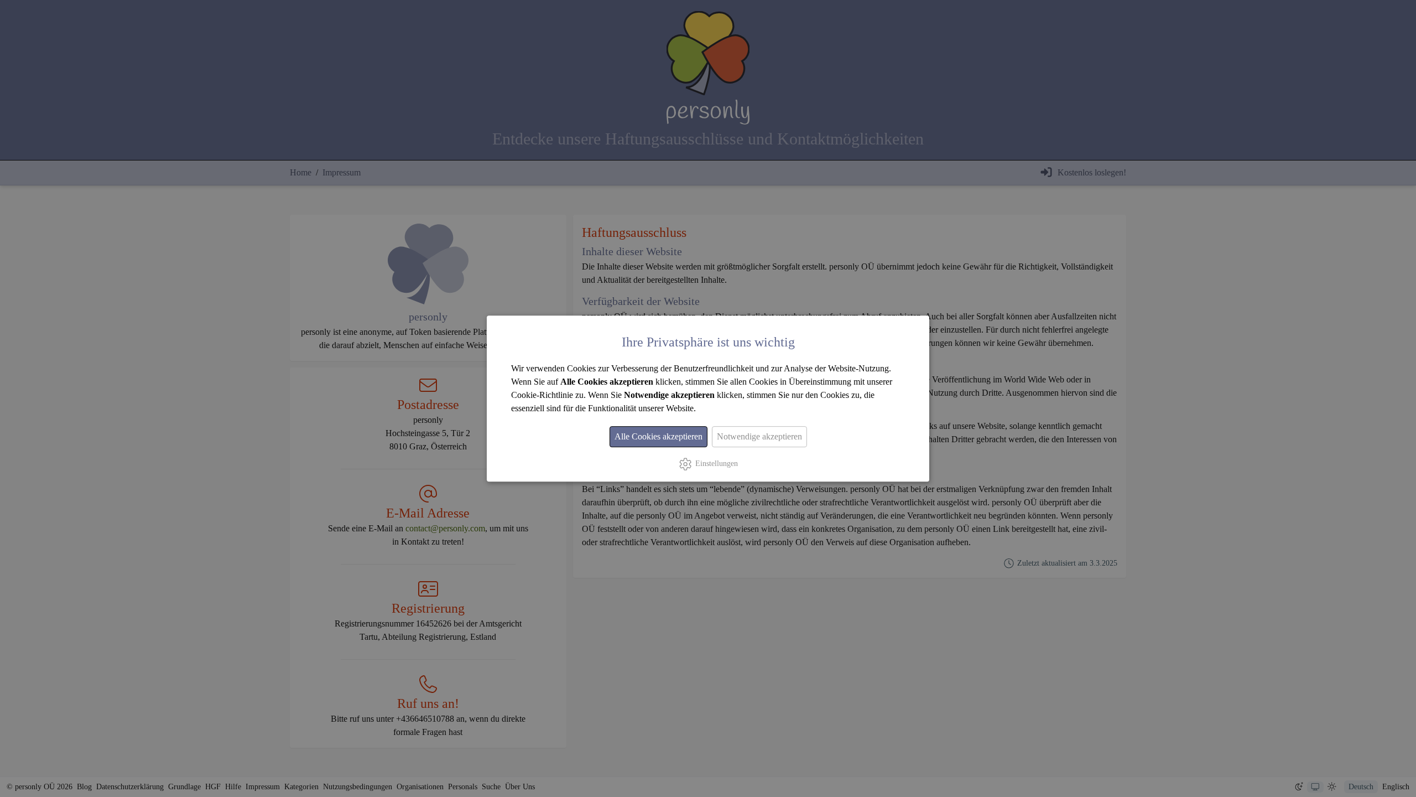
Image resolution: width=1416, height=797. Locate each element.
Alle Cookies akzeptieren (658, 436)
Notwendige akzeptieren (759, 436)
